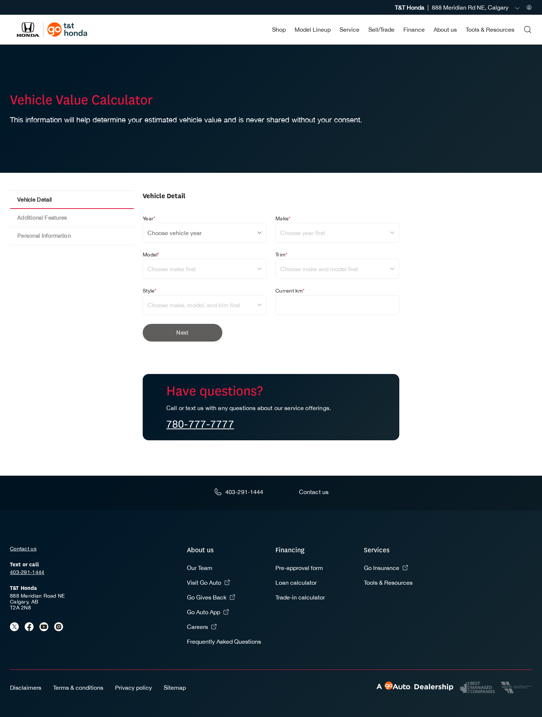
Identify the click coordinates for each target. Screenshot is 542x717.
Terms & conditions (78, 687)
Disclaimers (25, 687)
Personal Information (44, 235)
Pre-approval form (299, 567)
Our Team (199, 567)
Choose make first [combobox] (171, 269)
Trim (281, 255)
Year (149, 218)
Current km (290, 291)
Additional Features (42, 217)
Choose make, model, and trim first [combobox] (193, 305)
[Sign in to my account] (529, 7)
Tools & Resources (490, 29)
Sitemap (175, 687)
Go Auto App (203, 612)
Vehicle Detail (34, 199)
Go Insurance (381, 567)
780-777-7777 (200, 424)
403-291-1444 (27, 572)
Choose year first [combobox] (302, 233)
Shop (279, 29)
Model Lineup (313, 29)
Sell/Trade (381, 29)
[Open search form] (527, 29)
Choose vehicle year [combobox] (174, 233)
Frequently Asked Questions (224, 641)
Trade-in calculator (300, 597)
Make (283, 218)
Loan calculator (296, 582)
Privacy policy (133, 687)
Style (150, 291)
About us (445, 29)
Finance (414, 29)
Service (349, 29)
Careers (197, 626)
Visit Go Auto (204, 582)
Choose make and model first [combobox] (319, 269)
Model (151, 255)
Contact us (23, 549)
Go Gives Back (206, 597)
